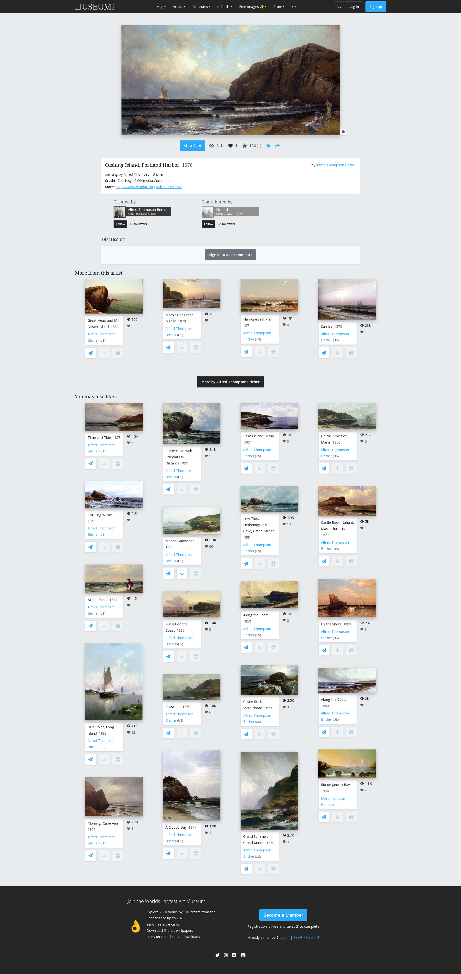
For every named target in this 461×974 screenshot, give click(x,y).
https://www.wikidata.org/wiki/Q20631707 (149, 186)
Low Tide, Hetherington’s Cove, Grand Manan (258, 524)
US (102, 341)
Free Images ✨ (251, 6)
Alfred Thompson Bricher (336, 165)
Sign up (376, 6)
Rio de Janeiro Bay (335, 784)
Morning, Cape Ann (103, 823)
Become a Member (283, 915)
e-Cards (223, 6)
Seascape (173, 706)
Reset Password (306, 937)
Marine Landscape (179, 541)
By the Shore (331, 624)
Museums (200, 6)
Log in (354, 6)
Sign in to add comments (230, 254)
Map (160, 6)
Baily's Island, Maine (259, 436)
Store (277, 6)
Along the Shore (256, 615)
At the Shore (98, 599)
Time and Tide (99, 437)
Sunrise (326, 326)
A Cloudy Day (176, 827)
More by (230, 382)
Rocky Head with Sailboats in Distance (178, 456)
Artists (178, 6)
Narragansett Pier (257, 319)
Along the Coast (334, 699)
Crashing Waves (100, 514)
